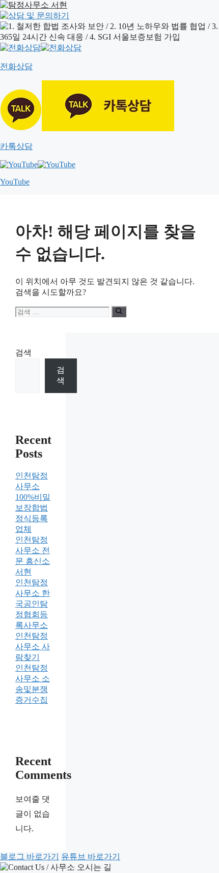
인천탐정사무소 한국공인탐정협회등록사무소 (32, 603)
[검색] (119, 311)
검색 (23, 352)
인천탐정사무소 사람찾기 (32, 646)
